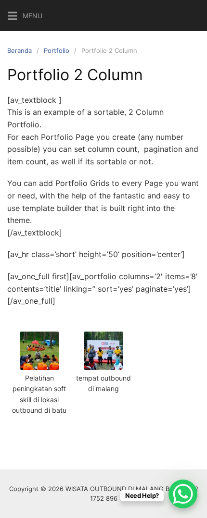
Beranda (19, 50)
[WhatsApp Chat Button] (182, 494)
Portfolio (56, 50)
